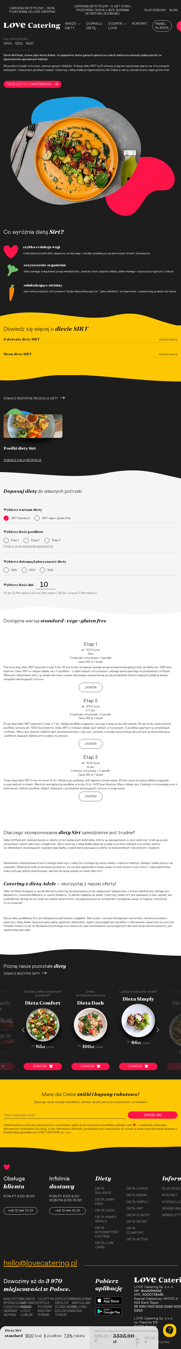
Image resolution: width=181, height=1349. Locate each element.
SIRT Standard (20, 518)
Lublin (27, 1315)
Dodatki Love (115, 26)
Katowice (28, 1303)
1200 (32, 570)
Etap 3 (56, 540)
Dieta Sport (137, 1221)
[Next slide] (158, 1030)
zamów (91, 687)
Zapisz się (152, 1115)
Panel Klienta (162, 26)
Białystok (10, 1299)
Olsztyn (45, 1299)
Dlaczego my (155, 10)
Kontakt (140, 23)
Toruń (60, 1315)
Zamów (40, 1066)
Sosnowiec (62, 1307)
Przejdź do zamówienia (29, 84)
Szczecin (62, 1311)
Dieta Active (137, 1239)
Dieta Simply (137, 1202)
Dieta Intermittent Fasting (107, 1232)
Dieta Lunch (137, 1188)
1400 (50, 570)
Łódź (25, 1311)
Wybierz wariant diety (23, 510)
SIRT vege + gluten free (56, 518)
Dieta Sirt (135, 1208)
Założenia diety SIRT (22, 339)
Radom (44, 1311)
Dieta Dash (104, 1210)
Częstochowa (10, 1307)
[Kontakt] (169, 1330)
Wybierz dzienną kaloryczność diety (35, 561)
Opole (44, 1303)
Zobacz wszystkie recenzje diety (31, 398)
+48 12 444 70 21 (20, 1210)
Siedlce (62, 1303)
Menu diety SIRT (18, 354)
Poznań (45, 1307)
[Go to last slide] (23, 1030)
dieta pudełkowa (22, 918)
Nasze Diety (70, 26)
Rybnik (43, 1315)
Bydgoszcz (10, 1303)
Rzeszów (62, 1299)
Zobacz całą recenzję (22, 460)
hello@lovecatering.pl (40, 1263)
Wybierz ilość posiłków (23, 532)
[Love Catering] (32, 26)
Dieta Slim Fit (138, 1215)
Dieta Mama (136, 1195)
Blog (173, 10)
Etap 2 (35, 540)
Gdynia (10, 1315)
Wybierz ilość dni (18, 585)
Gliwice (28, 1299)
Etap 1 (15, 540)
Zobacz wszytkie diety (22, 973)
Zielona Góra (79, 1309)
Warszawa (79, 1299)
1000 (14, 570)
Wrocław (79, 1303)
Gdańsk (10, 1311)
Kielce (26, 1307)
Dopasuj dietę (94, 26)
